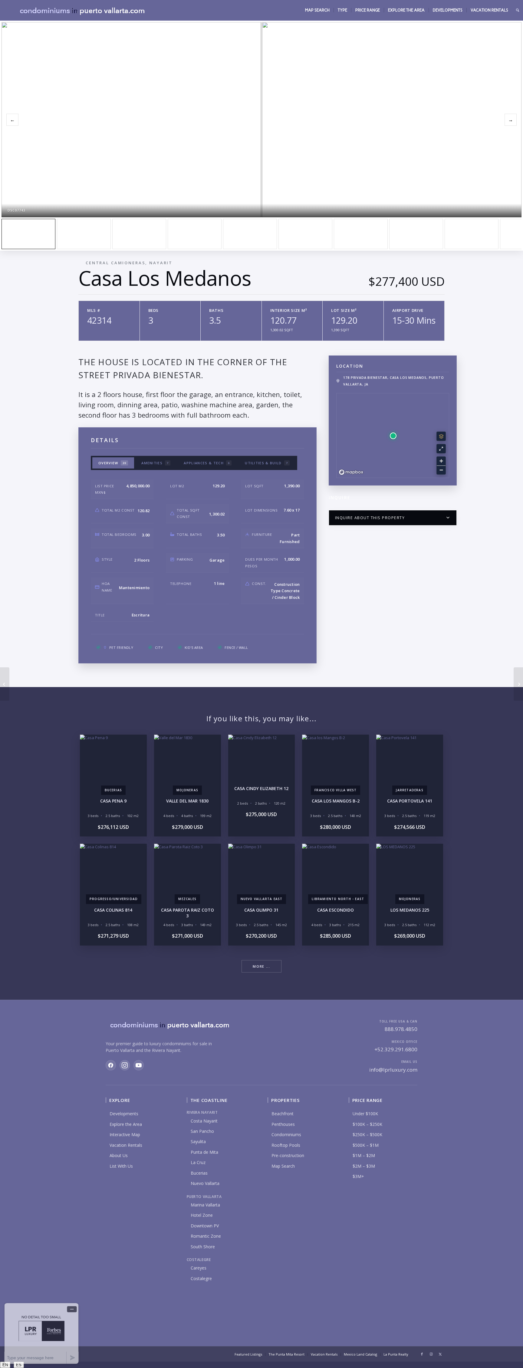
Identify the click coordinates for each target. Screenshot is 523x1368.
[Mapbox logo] (351, 472)
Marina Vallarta (205, 1205)
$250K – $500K (367, 1134)
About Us (119, 1155)
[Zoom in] (441, 461)
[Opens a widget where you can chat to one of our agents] (41, 1333)
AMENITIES (155, 463)
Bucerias (199, 1173)
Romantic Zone (206, 1236)
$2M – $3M (364, 1166)
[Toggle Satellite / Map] (441, 436)
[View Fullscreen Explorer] (441, 448)
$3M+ (358, 1176)
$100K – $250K (367, 1124)
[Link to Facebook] (421, 1354)
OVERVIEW (112, 463)
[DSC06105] (305, 234)
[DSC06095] (250, 234)
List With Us (121, 1166)
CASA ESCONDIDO (335, 910)
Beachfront (282, 1113)
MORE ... (261, 966)
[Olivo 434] (4, 684)
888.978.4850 (401, 1029)
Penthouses (283, 1124)
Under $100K (365, 1113)
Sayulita (198, 1141)
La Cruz (198, 1162)
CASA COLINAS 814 (113, 910)
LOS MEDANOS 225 (409, 910)
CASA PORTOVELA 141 (409, 801)
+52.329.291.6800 (395, 1049)
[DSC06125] (361, 234)
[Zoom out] (441, 469)
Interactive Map (125, 1134)
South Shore (203, 1247)
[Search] (517, 10)
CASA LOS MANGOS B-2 (336, 801)
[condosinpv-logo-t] (81, 10)
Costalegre (201, 1278)
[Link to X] (440, 1354)
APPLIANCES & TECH (207, 463)
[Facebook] (111, 1065)
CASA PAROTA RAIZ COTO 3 (187, 913)
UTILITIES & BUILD (266, 463)
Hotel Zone (202, 1215)
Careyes (198, 1268)
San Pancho (202, 1131)
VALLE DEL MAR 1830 (187, 801)
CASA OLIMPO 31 (261, 910)
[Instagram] (125, 1065)
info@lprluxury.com (393, 1069)
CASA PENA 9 (113, 801)
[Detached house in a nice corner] (195, 234)
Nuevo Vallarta (205, 1183)
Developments (124, 1113)
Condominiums (286, 1134)
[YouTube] (138, 1065)
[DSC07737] (84, 234)
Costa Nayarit (204, 1121)
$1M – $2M (364, 1155)
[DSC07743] (28, 234)
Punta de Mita (204, 1152)
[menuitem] (317, 10)
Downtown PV (205, 1226)
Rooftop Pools (285, 1145)
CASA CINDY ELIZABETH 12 (261, 788)
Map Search (283, 1166)
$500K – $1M (366, 1145)
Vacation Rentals (126, 1145)
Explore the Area (126, 1124)
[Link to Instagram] (431, 1354)
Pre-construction (287, 1155)
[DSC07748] (139, 234)
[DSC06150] (471, 234)
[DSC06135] (416, 234)
